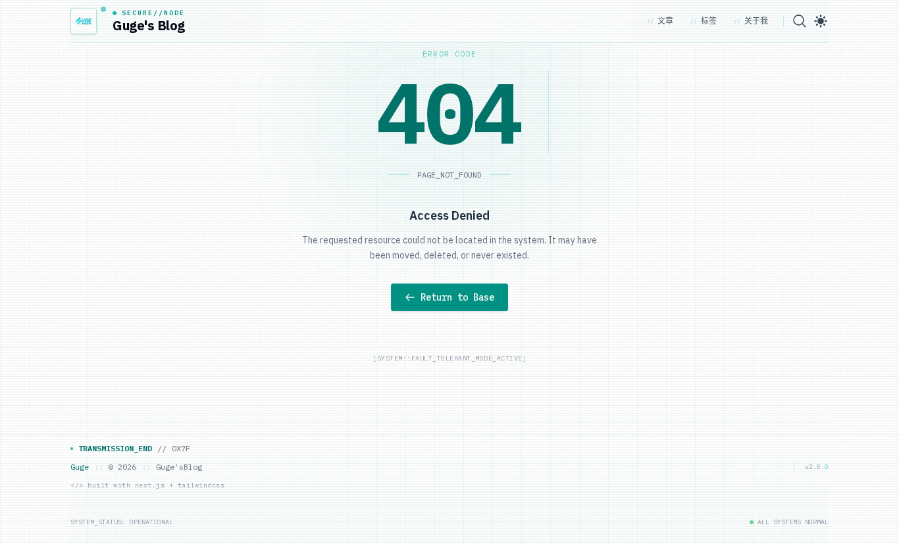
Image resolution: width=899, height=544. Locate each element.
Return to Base (457, 297)
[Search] (800, 21)
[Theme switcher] (821, 21)
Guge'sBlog (179, 467)
